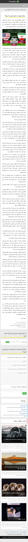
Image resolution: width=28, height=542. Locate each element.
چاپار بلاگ (23, 409)
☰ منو (25, 5)
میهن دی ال (23, 406)
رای (7, 342)
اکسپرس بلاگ (23, 413)
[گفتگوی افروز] (14, 1)
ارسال (24, 393)
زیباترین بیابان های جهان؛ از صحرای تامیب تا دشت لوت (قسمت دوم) (15, 467)
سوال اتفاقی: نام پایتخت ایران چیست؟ (19, 387)
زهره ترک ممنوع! (22, 519)
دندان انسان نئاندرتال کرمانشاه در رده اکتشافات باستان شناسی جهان (14, 493)
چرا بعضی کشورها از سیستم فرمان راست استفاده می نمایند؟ (14, 440)
